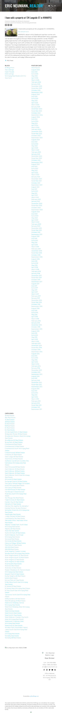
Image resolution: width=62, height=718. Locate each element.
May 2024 (34, 123)
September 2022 (36, 162)
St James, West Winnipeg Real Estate (17, 588)
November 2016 (36, 302)
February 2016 (36, 321)
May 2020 (34, 218)
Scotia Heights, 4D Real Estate (15, 576)
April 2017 (34, 292)
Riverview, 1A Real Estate (13, 568)
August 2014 (35, 353)
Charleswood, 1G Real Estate (14, 446)
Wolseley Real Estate (12, 636)
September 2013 (36, 374)
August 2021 (35, 187)
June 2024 (34, 121)
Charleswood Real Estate (13, 444)
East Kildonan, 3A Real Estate (14, 469)
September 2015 (36, 329)
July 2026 (34, 72)
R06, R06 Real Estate (12, 549)
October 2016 (35, 304)
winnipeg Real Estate (12, 633)
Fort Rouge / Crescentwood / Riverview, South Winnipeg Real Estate (15, 494)
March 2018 (35, 269)
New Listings (9, 70)
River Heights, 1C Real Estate (14, 559)
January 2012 (35, 403)
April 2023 (34, 148)
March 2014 (35, 364)
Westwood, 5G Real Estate (13, 625)
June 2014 (34, 358)
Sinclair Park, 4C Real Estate (14, 580)
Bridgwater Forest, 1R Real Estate (16, 434)
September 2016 (36, 306)
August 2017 (35, 284)
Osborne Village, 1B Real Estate (15, 543)
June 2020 (34, 216)
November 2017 (36, 277)
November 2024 (36, 111)
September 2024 (37, 115)
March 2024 (35, 127)
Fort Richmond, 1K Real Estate (15, 489)
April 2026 (34, 78)
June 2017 (34, 288)
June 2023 (34, 144)
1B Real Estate (9, 415)
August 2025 (35, 94)
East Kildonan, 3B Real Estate (15, 471)
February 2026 (36, 82)
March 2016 (35, 319)
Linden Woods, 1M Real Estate (15, 516)
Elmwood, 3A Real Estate (13, 479)
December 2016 (36, 300)
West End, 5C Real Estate (13, 615)
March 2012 (35, 399)
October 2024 (36, 113)
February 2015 (36, 343)
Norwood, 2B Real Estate (13, 541)
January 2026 (35, 84)
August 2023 (35, 139)
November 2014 (36, 347)
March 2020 (35, 222)
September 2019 (36, 234)
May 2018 (34, 265)
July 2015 (34, 333)
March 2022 (35, 174)
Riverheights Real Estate (13, 564)
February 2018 (36, 271)
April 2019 (34, 244)
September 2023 (36, 137)
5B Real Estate (10, 426)
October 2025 (35, 90)
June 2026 (34, 74)
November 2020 (36, 205)
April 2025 (34, 102)
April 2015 (34, 339)
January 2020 (35, 226)
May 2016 (34, 314)
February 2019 (36, 249)
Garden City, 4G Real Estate (14, 502)
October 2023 (35, 135)
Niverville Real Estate (12, 531)
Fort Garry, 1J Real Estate (13, 487)
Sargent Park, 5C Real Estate (14, 574)
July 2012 (34, 391)
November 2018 (36, 253)
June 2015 (34, 335)
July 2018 (34, 261)
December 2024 (36, 109)
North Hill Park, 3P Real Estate (15, 533)
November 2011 (36, 405)
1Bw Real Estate (10, 417)
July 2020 (34, 214)
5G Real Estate (10, 430)
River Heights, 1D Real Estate (14, 561)
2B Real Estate (10, 422)
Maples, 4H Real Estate (12, 529)
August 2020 (35, 212)
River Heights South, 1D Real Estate (17, 557)
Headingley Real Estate (13, 514)
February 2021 (36, 199)
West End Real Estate (12, 611)
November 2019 (36, 230)
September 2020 (37, 209)
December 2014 (36, 345)
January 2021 (35, 201)
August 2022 (35, 164)
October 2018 (35, 255)
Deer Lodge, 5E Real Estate (14, 456)
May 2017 (34, 290)
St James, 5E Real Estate (13, 586)
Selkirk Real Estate (11, 578)
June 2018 (34, 263)
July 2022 (34, 166)
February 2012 (36, 401)
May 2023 (34, 146)
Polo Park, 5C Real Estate (13, 545)
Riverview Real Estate (12, 566)
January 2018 (35, 273)
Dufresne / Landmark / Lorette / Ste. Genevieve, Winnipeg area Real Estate (17, 463)
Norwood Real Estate (12, 539)
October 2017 (35, 279)
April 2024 (34, 125)
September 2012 (36, 386)
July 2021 (34, 189)
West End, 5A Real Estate (13, 613)
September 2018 (36, 257)
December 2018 (36, 251)
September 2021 (36, 185)
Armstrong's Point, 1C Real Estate (16, 432)
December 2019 (36, 228)
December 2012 (36, 382)
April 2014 (34, 362)
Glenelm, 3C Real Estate (13, 504)
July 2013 (34, 378)
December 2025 (36, 86)
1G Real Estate (9, 419)
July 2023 (34, 142)
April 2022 (34, 172)
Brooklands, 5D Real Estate (14, 440)
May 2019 (34, 242)
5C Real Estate (10, 428)
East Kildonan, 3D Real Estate (15, 473)
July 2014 (34, 356)
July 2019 (34, 238)
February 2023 (36, 152)
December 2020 (36, 203)
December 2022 (36, 156)
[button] (44, 670)
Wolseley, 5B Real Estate (13, 638)
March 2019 (35, 246)
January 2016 (35, 323)
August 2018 (35, 259)
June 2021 (34, 191)
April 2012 (34, 397)
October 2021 (35, 183)
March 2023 (35, 150)
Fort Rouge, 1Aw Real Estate (14, 498)
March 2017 (35, 294)
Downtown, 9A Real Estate (14, 459)
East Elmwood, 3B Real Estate (15, 467)
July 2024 (34, 119)
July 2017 (34, 286)
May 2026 (34, 76)
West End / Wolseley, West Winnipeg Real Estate (23, 22)
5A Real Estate (9, 424)
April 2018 (34, 267)
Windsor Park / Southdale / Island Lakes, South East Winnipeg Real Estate (16, 629)
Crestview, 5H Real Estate (13, 454)
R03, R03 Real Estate (12, 547)
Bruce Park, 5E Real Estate (13, 442)
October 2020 (36, 207)
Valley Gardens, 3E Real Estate (15, 598)
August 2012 (35, 388)
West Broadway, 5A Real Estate (15, 601)
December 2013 (36, 370)
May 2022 (34, 170)
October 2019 (35, 232)
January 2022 (35, 177)
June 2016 (34, 312)
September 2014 (36, 351)
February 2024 (36, 129)
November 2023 (36, 133)
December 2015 (36, 325)
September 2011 (36, 409)
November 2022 (36, 158)
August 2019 (35, 236)
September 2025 (36, 92)
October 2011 (35, 407)
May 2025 (34, 100)
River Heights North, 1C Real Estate (16, 555)
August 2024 (35, 117)
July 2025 (34, 96)
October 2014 (35, 349)
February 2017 (36, 296)
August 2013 (35, 376)
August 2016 (35, 308)
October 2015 (35, 327)
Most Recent (35, 68)
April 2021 (34, 195)
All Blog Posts (9, 68)
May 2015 (34, 337)
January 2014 (35, 368)
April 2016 (34, 316)
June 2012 (34, 393)
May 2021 (34, 193)
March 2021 (35, 197)
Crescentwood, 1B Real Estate (15, 452)
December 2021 (36, 179)
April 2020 (34, 220)
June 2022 (34, 168)
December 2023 (36, 131)
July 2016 (34, 310)
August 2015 (35, 331)
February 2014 (36, 366)
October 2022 (35, 160)
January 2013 (35, 380)
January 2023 (35, 154)
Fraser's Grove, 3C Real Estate (14, 500)
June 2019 (34, 240)
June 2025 (34, 98)
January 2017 (35, 298)
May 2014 (34, 360)
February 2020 (36, 224)
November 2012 (36, 384)
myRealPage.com (34, 696)
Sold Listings (9, 74)
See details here (23, 31)
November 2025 (36, 88)
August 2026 (35, 70)
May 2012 (34, 395)
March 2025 (35, 104)
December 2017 (36, 275)
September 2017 (36, 281)
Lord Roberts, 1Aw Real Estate (15, 518)
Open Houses (9, 72)
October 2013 (35, 372)
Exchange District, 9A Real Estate (16, 481)
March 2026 (35, 80)
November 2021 (36, 181)
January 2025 (35, 107)
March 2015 (35, 341)
